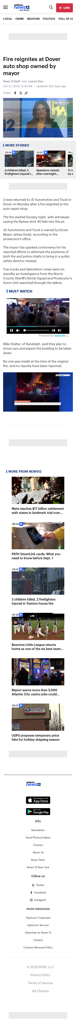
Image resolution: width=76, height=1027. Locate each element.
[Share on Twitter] (20, 93)
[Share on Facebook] (15, 93)
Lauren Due (35, 81)
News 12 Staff (11, 81)
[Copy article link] (26, 93)
